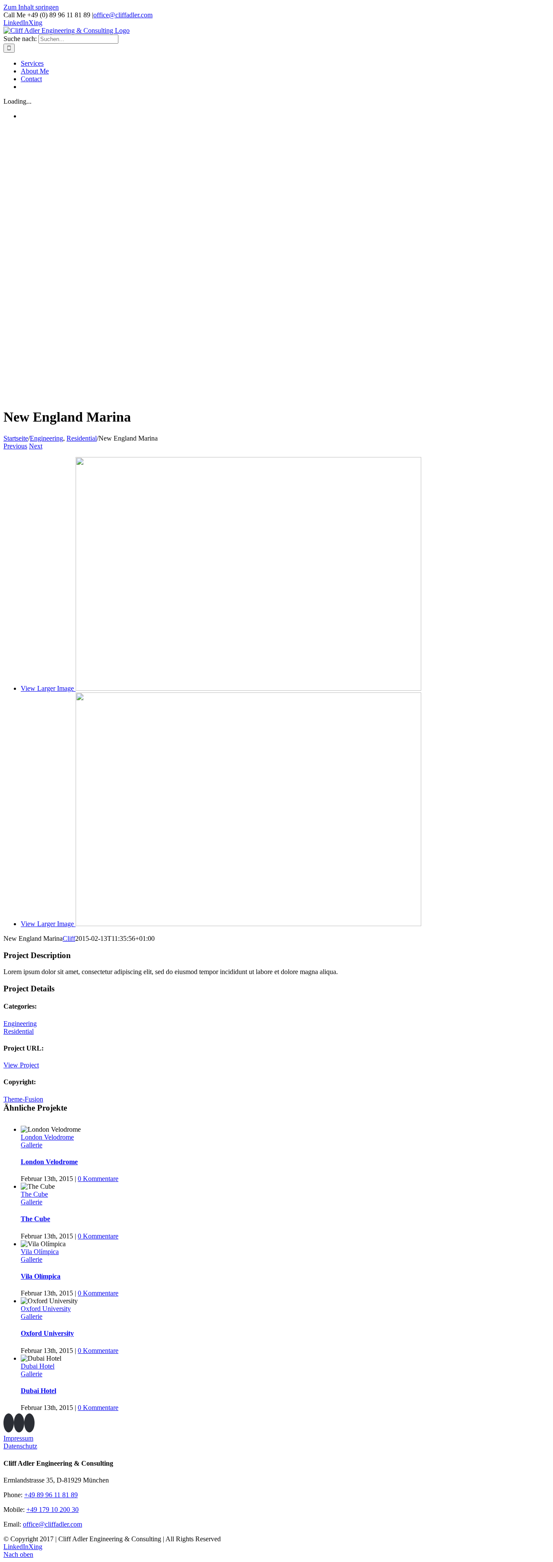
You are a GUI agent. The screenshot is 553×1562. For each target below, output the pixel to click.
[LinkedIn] (8, 1422)
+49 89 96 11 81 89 (51, 1495)
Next (35, 446)
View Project (21, 1065)
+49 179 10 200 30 (52, 1509)
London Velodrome (47, 1137)
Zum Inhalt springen (31, 7)
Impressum (18, 1438)
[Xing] (19, 1422)
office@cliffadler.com (123, 15)
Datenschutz (20, 1446)
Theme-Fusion (23, 1099)
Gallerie (31, 1145)
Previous (15, 446)
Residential (18, 1031)
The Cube (34, 1194)
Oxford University (46, 1308)
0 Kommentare (98, 1178)
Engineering (20, 1023)
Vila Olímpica (40, 1251)
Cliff (69, 938)
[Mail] (29, 1422)
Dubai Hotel (37, 1366)
